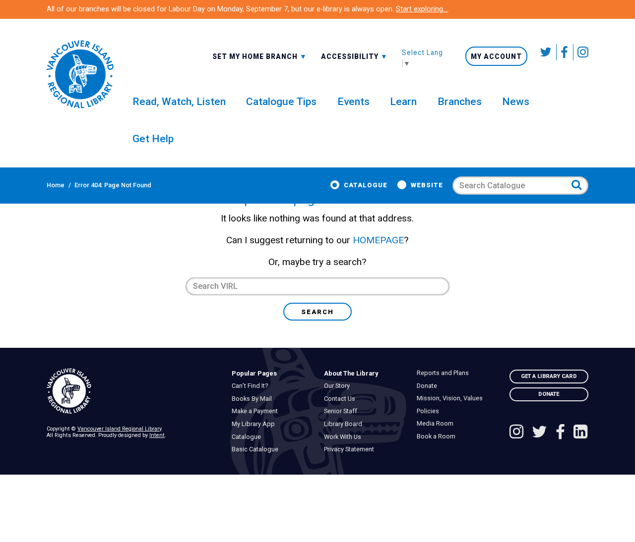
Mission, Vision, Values (452, 398)
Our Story (339, 385)
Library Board (346, 424)
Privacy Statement (352, 449)
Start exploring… (421, 8)
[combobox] (259, 56)
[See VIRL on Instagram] (580, 52)
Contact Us (342, 398)
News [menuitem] (515, 101)
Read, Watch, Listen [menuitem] (179, 101)
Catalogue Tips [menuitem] (281, 101)
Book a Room (438, 436)
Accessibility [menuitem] (354, 56)
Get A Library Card (549, 376)
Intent (157, 435)
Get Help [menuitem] (153, 138)
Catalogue (365, 185)
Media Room (437, 423)
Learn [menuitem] (403, 101)
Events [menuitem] (353, 101)
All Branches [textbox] (241, 55)
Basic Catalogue (257, 449)
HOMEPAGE (378, 240)
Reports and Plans (445, 373)
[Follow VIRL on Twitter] (546, 52)
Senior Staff (343, 411)
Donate (429, 385)
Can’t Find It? (252, 385)
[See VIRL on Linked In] (580, 432)
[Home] (132, 391)
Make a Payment (257, 411)
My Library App (255, 424)
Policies (430, 411)
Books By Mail (254, 398)
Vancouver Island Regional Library (119, 429)
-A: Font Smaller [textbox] (354, 55)
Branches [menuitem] (460, 101)
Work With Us (345, 437)
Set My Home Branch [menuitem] (256, 56)
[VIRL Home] (80, 74)
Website (427, 185)
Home (55, 185)
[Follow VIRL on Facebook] (565, 52)
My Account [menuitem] (496, 56)
